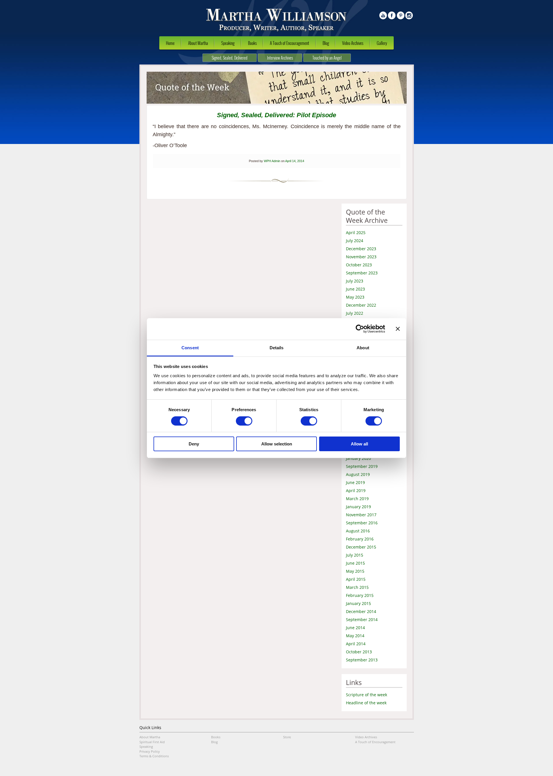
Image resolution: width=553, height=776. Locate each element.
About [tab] (363, 347)
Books (252, 43)
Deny (194, 443)
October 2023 (359, 264)
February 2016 (360, 539)
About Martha (198, 43)
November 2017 (361, 514)
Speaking (227, 43)
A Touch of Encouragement (289, 43)
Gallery (382, 43)
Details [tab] (277, 347)
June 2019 (355, 482)
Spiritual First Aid (152, 742)
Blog (326, 43)
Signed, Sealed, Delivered (229, 58)
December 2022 (361, 305)
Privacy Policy (149, 751)
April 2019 (355, 490)
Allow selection (276, 443)
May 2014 (355, 635)
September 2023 (362, 273)
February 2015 (360, 595)
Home (170, 43)
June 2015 (355, 563)
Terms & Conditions (154, 756)
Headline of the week (366, 702)
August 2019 (358, 474)
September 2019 (362, 466)
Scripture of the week (366, 694)
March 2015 (357, 587)
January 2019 (358, 506)
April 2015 (355, 579)
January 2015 (358, 603)
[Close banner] (398, 329)
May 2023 (355, 297)
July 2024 (354, 240)
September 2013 (362, 660)
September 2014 (362, 619)
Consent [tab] (190, 347)
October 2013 (359, 651)
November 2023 (361, 256)
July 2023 (354, 281)
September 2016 (362, 522)
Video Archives (352, 43)
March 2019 (357, 498)
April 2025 (355, 232)
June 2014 (355, 627)
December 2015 (361, 547)
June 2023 (355, 289)
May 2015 (355, 571)
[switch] (244, 421)
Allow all (359, 443)
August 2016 (358, 531)
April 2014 (355, 643)
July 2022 (354, 313)
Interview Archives (280, 58)
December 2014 (361, 611)
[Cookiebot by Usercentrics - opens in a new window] (360, 329)
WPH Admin (272, 161)
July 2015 (354, 555)
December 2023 (361, 248)
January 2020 (358, 458)
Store (287, 737)
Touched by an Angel (327, 58)
